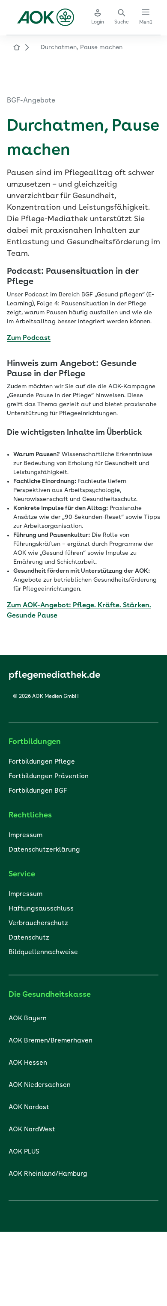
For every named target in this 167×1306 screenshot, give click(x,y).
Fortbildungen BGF (38, 791)
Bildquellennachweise (43, 952)
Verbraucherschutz (38, 923)
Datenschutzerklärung (44, 850)
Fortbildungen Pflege (42, 762)
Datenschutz (29, 938)
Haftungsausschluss (41, 909)
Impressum (25, 835)
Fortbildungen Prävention (49, 776)
